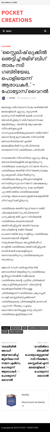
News (4, 332)
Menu (9, 31)
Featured (16, 328)
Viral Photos (16, 332)
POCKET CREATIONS (16, 16)
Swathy (12, 98)
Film (24, 328)
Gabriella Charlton (38, 328)
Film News (6, 46)
